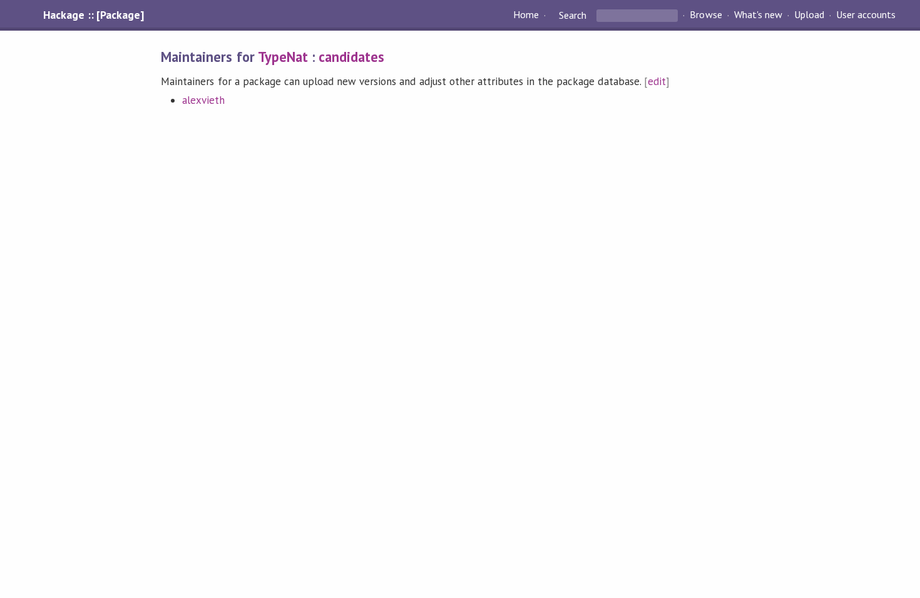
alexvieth (203, 100)
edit (657, 81)
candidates (351, 57)
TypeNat (283, 57)
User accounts (866, 15)
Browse (706, 15)
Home (526, 15)
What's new (758, 15)
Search (572, 15)
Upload (809, 15)
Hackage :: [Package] (93, 15)
